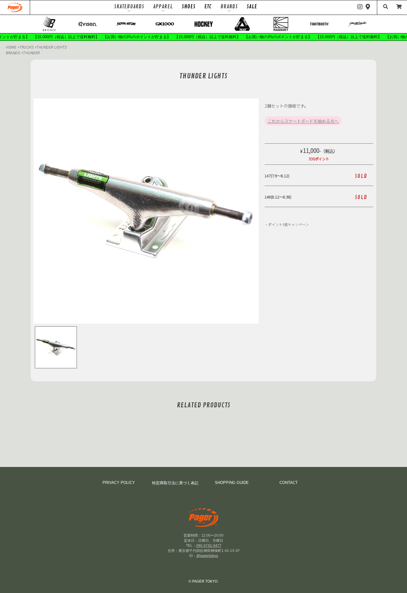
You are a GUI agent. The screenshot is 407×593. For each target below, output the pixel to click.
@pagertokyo (207, 556)
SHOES (188, 6)
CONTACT (288, 482)
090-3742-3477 (208, 546)
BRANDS (13, 53)
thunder (31, 53)
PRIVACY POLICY (118, 482)
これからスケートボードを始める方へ (303, 121)
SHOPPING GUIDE (232, 482)
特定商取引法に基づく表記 (175, 483)
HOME (11, 47)
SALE (252, 6)
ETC (208, 6)
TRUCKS (27, 47)
